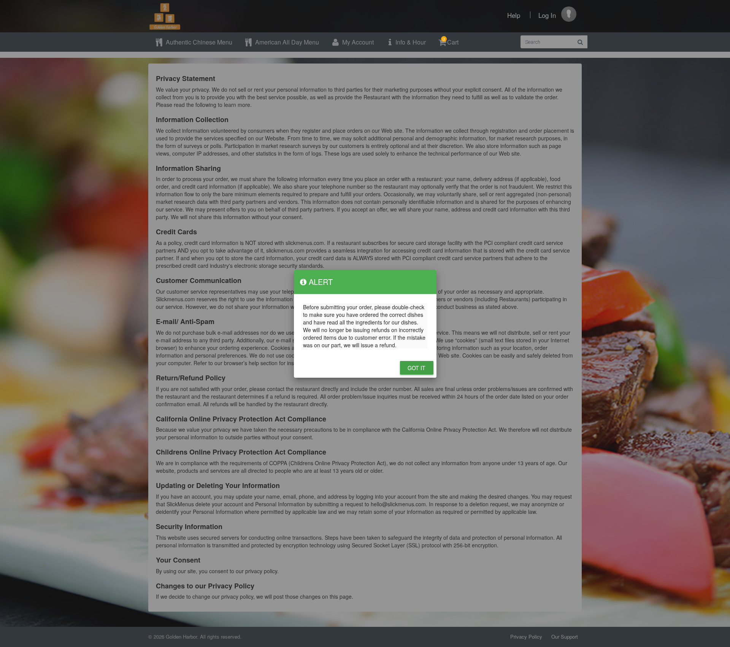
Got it (417, 368)
